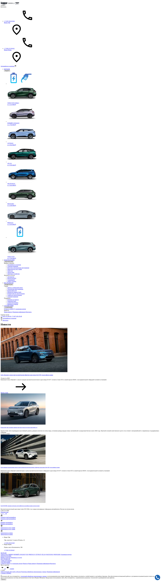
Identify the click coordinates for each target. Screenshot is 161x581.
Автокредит (10, 277)
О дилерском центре (20, 309)
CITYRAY (38, 554)
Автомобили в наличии (14, 264)
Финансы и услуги (16, 557)
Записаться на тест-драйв (14, 269)
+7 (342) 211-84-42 (6, 316)
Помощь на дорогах (13, 299)
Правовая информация (19, 312)
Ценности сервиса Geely (14, 292)
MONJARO (57, 554)
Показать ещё (4, 512)
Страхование (11, 280)
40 (6, 513)
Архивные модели (66, 554)
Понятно (3, 579)
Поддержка (8, 560)
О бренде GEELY (9, 309)
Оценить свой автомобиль (8, 519)
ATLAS (43, 554)
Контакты (29, 312)
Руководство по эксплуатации (16, 293)
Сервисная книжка (12, 302)
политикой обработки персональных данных (34, 576)
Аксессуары (10, 272)
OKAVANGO (50, 554)
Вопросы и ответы (12, 304)
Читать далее (4, 392)
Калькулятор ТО (12, 290)
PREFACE (32, 554)
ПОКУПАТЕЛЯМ (9, 260)
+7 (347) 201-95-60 (16, 316)
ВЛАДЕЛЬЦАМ (8, 283)
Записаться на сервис (7, 534)
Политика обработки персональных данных (33, 571)
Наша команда (8, 312)
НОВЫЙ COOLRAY (20, 554)
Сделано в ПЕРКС (6, 573)
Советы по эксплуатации (14, 295)
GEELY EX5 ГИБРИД (7, 554)
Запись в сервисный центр (15, 287)
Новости (25, 563)
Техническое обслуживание (15, 289)
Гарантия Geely (11, 301)
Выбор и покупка (6, 557)
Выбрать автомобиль (7, 524)
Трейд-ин (10, 270)
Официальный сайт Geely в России (11, 571)
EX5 (27, 554)
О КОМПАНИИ (9, 305)
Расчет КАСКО (11, 278)
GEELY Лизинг (11, 281)
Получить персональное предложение (18, 267)
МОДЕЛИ (7, 69)
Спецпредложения (12, 266)
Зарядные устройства (13, 274)
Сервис (3, 560)
